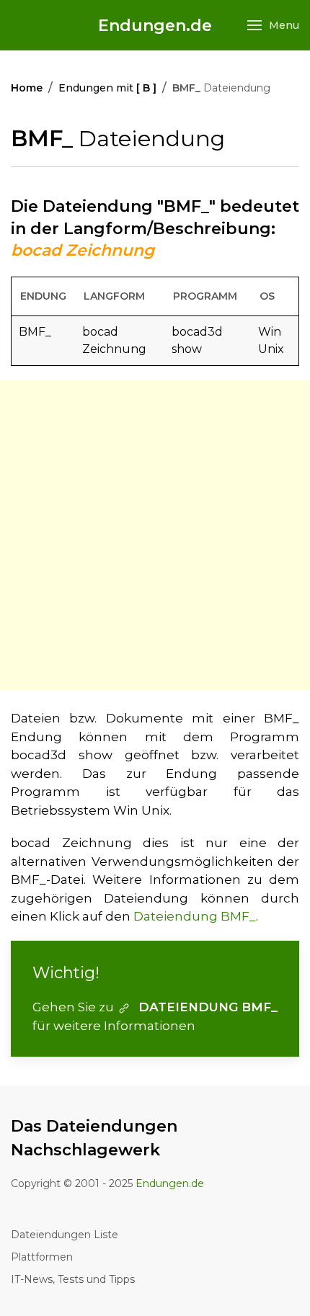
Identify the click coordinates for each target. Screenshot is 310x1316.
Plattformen (42, 1256)
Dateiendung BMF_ (194, 916)
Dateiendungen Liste (64, 1234)
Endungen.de (155, 25)
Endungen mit (107, 87)
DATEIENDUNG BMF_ (208, 1007)
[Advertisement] (155, 535)
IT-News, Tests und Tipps (73, 1279)
